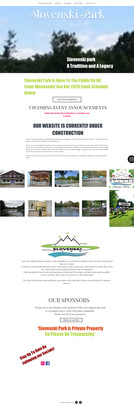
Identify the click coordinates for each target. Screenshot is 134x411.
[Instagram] (43, 363)
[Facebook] (48, 363)
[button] (45, 3)
